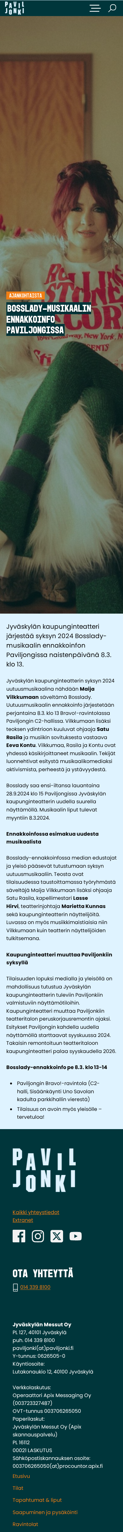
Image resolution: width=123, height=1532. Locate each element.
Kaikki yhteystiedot (36, 1212)
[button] (95, 8)
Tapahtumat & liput (37, 1500)
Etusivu (21, 1476)
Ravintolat (25, 1524)
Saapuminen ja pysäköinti (45, 1512)
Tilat (18, 1488)
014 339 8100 (35, 1287)
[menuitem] (61, 1476)
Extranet (23, 1220)
